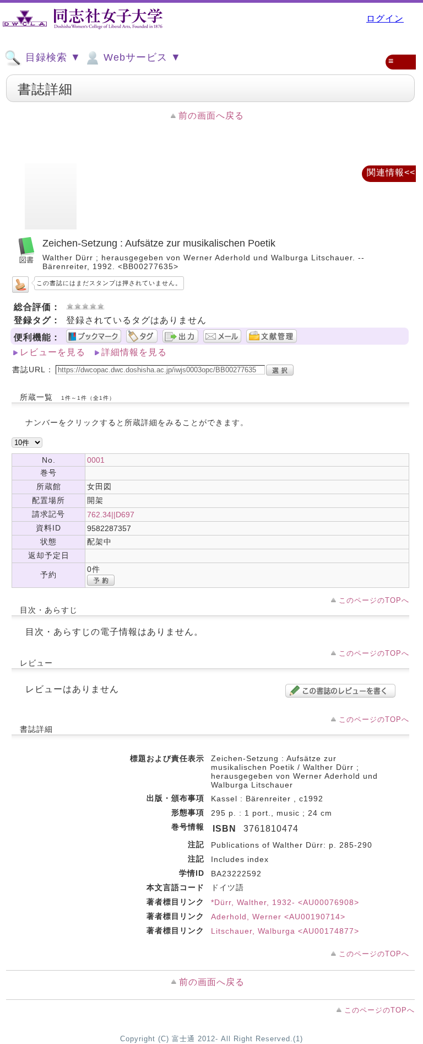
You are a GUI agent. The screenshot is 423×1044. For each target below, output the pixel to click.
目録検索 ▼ (51, 57)
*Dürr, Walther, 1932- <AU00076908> (285, 902)
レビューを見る (52, 352)
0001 (96, 460)
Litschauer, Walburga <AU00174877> (285, 931)
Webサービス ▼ (140, 57)
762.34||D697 (110, 514)
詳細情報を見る (134, 352)
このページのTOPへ (374, 600)
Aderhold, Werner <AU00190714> (278, 916)
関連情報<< (391, 172)
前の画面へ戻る (211, 115)
